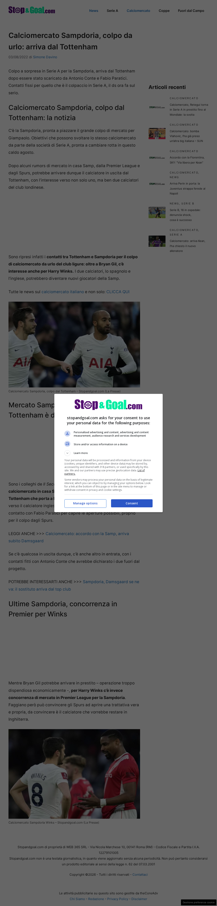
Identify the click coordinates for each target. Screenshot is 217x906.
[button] (108, 453)
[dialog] (108, 453)
